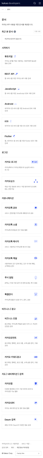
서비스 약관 (25, 444)
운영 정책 (5, 448)
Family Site (20, 453)
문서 (8, 9)
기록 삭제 (37, 31)
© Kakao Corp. (7, 453)
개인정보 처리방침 (23, 448)
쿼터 (12, 448)
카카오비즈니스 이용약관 (10, 444)
